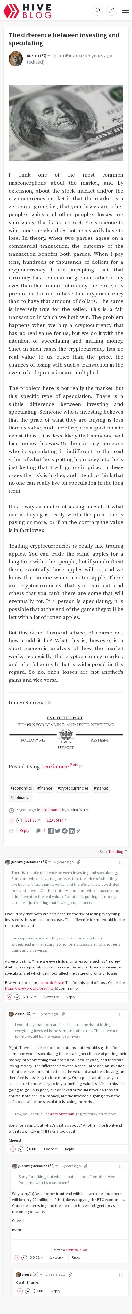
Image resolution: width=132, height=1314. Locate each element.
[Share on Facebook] (51, 830)
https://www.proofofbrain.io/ (29, 988)
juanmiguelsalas (29, 861)
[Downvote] (19, 820)
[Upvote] (12, 820)
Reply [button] (70, 996)
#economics (21, 788)
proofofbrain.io (75, 1250)
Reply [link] (24, 830)
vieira (36, 55)
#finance (44, 788)
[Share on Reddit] (65, 830)
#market (101, 788)
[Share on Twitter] (58, 830)
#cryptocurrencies (73, 788)
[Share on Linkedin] (72, 830)
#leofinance (20, 797)
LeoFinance (70, 55)
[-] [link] (121, 861)
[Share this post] (78, 831)
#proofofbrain (52, 982)
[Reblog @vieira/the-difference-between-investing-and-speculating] (11, 830)
